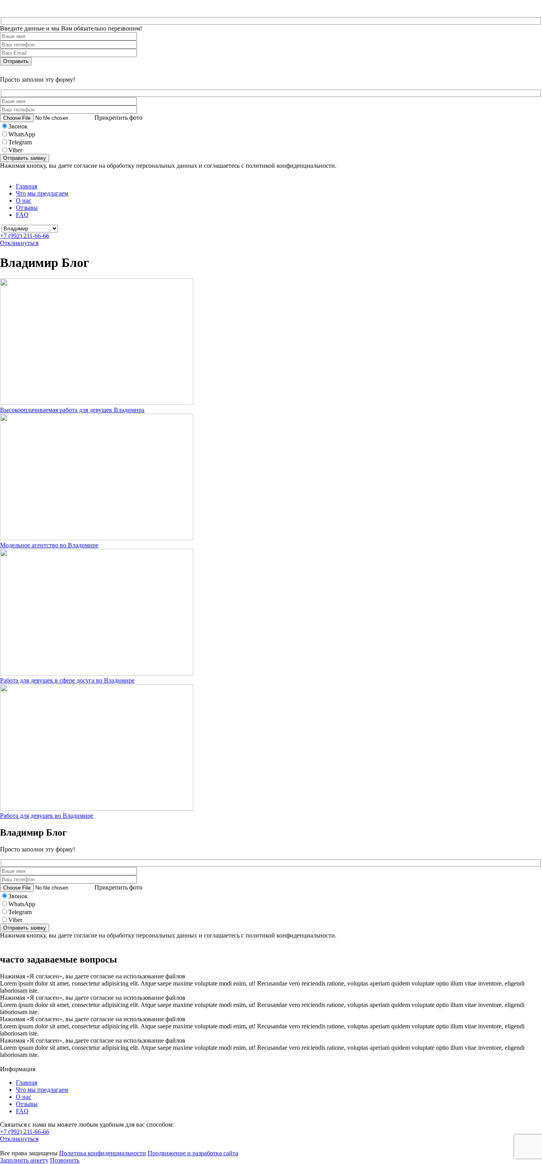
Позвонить (64, 1160)
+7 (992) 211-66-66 (24, 235)
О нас (23, 200)
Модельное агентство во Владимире (49, 545)
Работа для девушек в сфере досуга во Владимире (67, 680)
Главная (26, 186)
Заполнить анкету (24, 1160)
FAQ (22, 214)
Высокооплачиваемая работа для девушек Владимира (72, 410)
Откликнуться (19, 243)
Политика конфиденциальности (102, 1153)
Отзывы (27, 207)
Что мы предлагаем (42, 193)
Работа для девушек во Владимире (46, 815)
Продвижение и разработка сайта (193, 1153)
